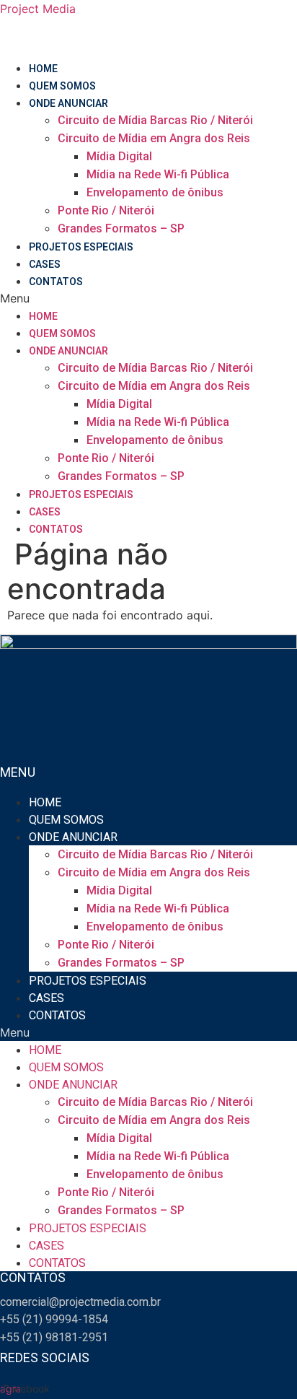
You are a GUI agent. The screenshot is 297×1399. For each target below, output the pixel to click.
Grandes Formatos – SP (121, 228)
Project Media (38, 8)
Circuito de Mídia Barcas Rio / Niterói (155, 120)
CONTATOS (56, 281)
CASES (45, 264)
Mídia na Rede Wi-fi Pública (158, 174)
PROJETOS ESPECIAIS (81, 247)
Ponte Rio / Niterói (106, 210)
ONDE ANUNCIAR (68, 103)
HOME (43, 68)
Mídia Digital (119, 156)
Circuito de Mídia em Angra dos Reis (154, 138)
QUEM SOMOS (62, 86)
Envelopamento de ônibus (155, 192)
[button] (148, 298)
